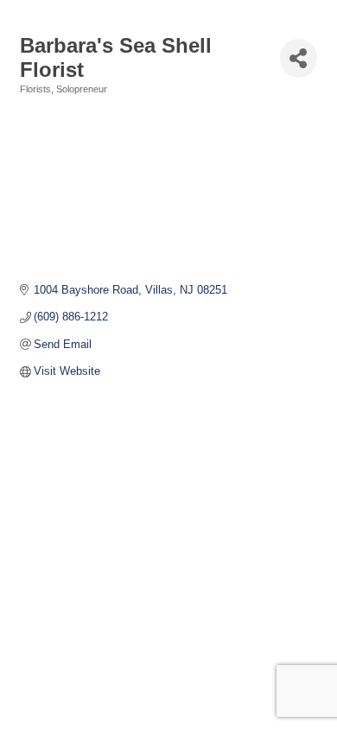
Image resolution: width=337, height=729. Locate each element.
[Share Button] (298, 58)
